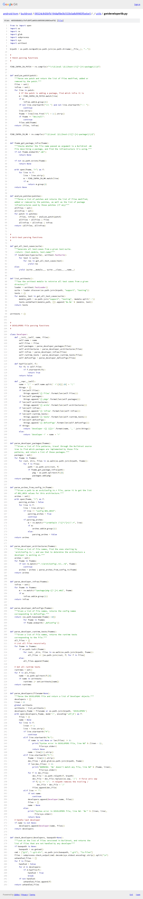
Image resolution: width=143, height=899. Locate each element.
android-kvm (10, 13)
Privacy (24, 894)
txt (131, 894)
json (138, 894)
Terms (32, 894)
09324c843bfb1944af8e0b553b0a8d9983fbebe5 (62, 13)
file (60, 20)
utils (98, 13)
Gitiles (17, 894)
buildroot (26, 13)
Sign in (137, 4)
